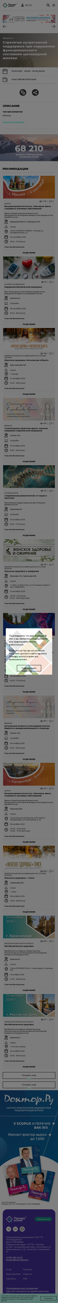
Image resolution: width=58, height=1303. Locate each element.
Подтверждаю (29, 668)
